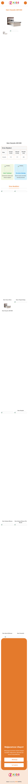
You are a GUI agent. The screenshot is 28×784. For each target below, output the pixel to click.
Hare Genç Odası (7, 299)
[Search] (25, 2)
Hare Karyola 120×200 (7, 310)
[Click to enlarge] (3, 26)
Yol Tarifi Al (15, 765)
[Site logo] (14, 2)
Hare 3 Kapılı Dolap (20, 299)
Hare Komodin (20, 633)
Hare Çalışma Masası (7, 521)
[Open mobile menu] (2, 2)
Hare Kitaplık (21, 410)
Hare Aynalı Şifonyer (7, 633)
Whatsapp (14, 759)
